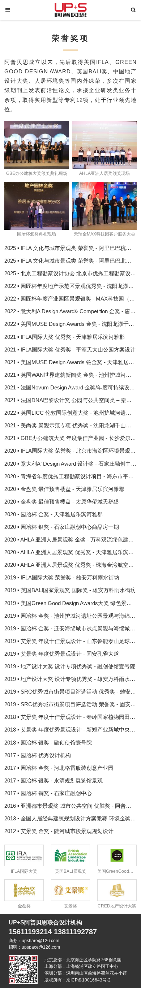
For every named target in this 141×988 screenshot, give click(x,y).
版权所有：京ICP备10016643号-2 (77, 980)
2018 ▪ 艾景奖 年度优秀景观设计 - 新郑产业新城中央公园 (72, 730)
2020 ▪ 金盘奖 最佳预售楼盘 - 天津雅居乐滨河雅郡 (64, 489)
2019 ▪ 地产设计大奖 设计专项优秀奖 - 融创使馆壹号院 (69, 666)
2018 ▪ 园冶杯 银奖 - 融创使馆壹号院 (48, 743)
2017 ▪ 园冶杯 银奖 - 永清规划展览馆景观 (53, 781)
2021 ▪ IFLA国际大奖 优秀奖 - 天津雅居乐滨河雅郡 (64, 337)
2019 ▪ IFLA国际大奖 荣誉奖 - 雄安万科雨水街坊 (61, 578)
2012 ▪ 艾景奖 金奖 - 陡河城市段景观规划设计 (59, 831)
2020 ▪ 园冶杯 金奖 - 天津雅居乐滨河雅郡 (53, 514)
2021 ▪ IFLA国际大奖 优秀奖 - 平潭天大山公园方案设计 (70, 350)
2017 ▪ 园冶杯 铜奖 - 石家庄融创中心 (48, 793)
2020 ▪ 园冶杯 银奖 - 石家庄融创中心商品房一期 (61, 527)
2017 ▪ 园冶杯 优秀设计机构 (37, 755)
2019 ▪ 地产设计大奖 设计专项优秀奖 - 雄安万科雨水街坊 (72, 679)
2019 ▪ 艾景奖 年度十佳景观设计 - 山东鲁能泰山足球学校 (72, 641)
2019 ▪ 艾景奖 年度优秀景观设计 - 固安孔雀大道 (61, 654)
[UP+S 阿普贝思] (70, 9)
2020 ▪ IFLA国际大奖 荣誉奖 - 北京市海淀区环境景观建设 (72, 451)
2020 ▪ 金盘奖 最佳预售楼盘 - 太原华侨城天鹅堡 (61, 502)
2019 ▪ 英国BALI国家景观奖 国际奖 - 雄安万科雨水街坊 (70, 590)
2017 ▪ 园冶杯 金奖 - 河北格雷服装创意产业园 (59, 768)
